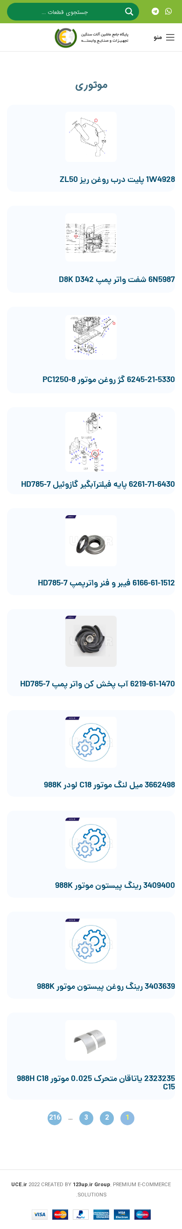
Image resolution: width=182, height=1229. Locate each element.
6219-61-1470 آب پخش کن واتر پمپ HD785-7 (97, 684)
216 (54, 1117)
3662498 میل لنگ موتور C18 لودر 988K (109, 785)
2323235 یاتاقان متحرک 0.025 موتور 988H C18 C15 (96, 1083)
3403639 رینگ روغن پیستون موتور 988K (106, 987)
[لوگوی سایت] (91, 37)
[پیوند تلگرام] (155, 11)
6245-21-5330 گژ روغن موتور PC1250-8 (108, 380)
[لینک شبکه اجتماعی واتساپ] (168, 11)
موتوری (91, 85)
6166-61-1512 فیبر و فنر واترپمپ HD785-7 (106, 584)
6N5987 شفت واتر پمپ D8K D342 (117, 280)
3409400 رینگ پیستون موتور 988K (115, 886)
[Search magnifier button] (130, 11)
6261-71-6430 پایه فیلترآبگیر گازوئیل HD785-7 (98, 485)
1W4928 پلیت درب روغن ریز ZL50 (117, 180)
